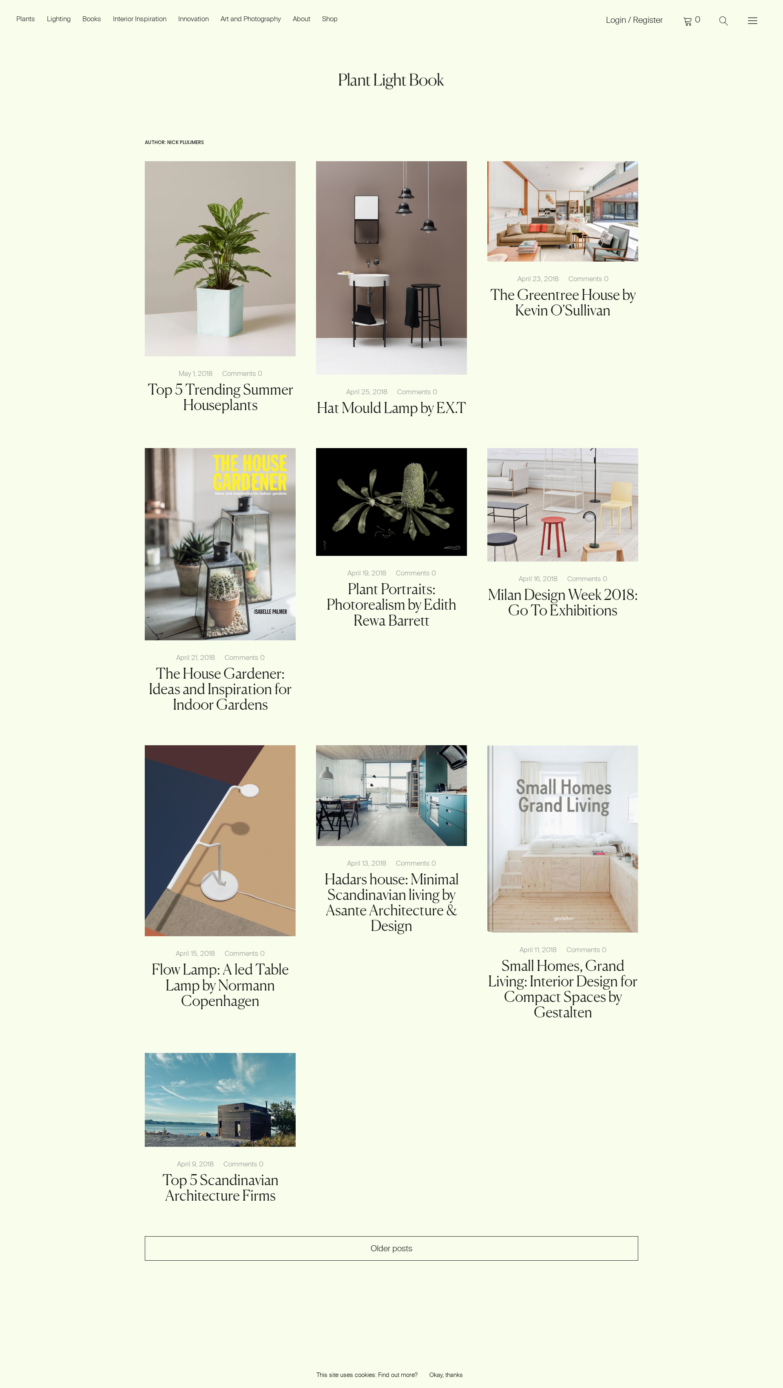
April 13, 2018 (366, 863)
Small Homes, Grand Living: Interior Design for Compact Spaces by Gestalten (562, 989)
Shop (330, 18)
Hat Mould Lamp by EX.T (391, 408)
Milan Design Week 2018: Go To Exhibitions (563, 602)
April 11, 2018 (538, 949)
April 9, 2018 (195, 1163)
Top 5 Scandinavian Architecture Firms (220, 1187)
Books (91, 18)
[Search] (724, 20)
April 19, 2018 (366, 573)
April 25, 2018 (366, 391)
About (301, 18)
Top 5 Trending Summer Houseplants (220, 397)
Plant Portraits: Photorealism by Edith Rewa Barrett (391, 604)
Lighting (59, 18)
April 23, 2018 (538, 278)
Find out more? (398, 1375)
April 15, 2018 (195, 953)
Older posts (391, 1248)
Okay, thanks (446, 1375)
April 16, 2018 (538, 578)
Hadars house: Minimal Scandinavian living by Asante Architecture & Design (392, 902)
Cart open (691, 20)
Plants (25, 18)
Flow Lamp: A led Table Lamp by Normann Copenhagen (220, 984)
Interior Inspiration (139, 18)
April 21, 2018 (195, 657)
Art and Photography (251, 18)
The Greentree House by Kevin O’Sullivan (563, 302)
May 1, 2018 (195, 373)
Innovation (193, 18)
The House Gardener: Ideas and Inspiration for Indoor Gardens (220, 688)
